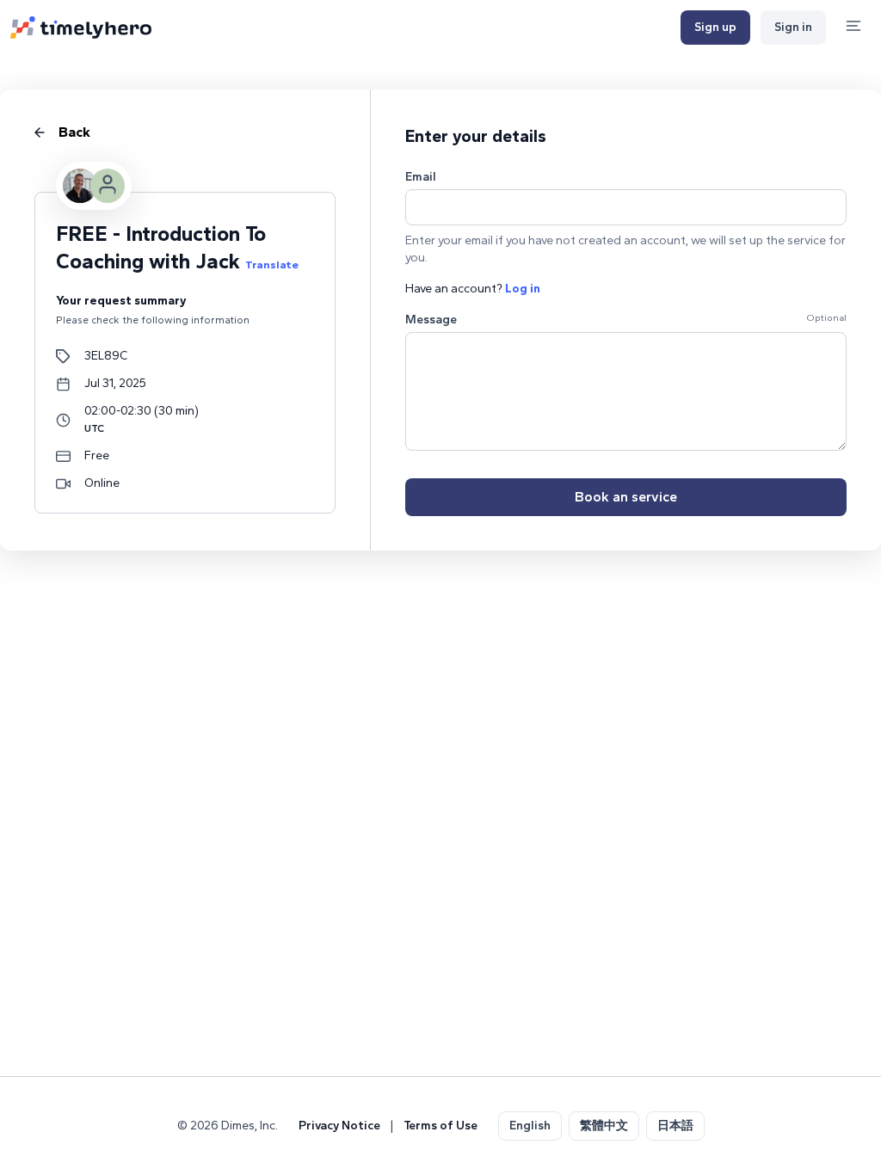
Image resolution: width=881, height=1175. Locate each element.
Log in (522, 288)
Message (431, 319)
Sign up (715, 27)
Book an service (626, 497)
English (530, 1125)
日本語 (675, 1125)
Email (420, 176)
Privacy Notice (339, 1125)
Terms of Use (440, 1125)
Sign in (793, 27)
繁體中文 (604, 1125)
